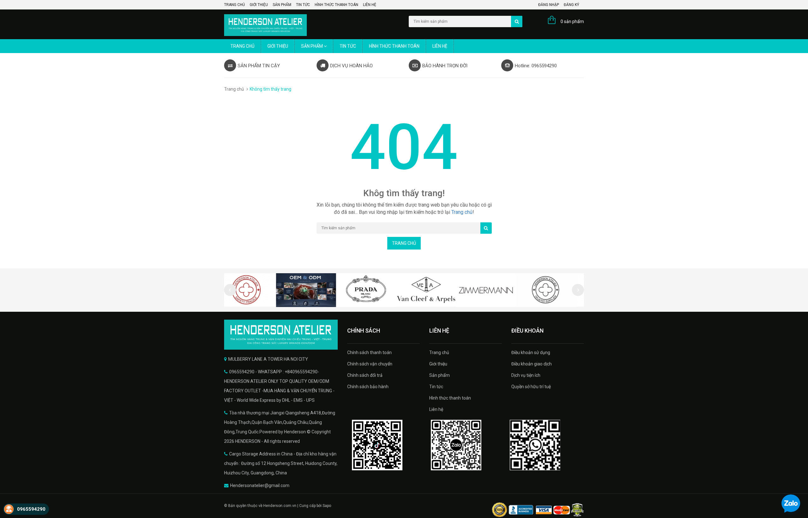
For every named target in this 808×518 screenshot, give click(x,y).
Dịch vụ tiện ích (525, 375)
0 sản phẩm (572, 21)
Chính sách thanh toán (369, 352)
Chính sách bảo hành (368, 386)
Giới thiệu (259, 5)
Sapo (327, 505)
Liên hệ (369, 5)
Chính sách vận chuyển (369, 363)
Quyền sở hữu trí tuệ (531, 386)
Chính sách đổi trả (365, 375)
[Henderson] (281, 335)
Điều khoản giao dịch (531, 363)
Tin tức (303, 5)
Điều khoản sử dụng (530, 352)
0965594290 (31, 509)
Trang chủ (234, 5)
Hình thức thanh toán (336, 5)
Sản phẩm (282, 5)
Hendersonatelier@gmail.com (259, 485)
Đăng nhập (548, 5)
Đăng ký (571, 5)
